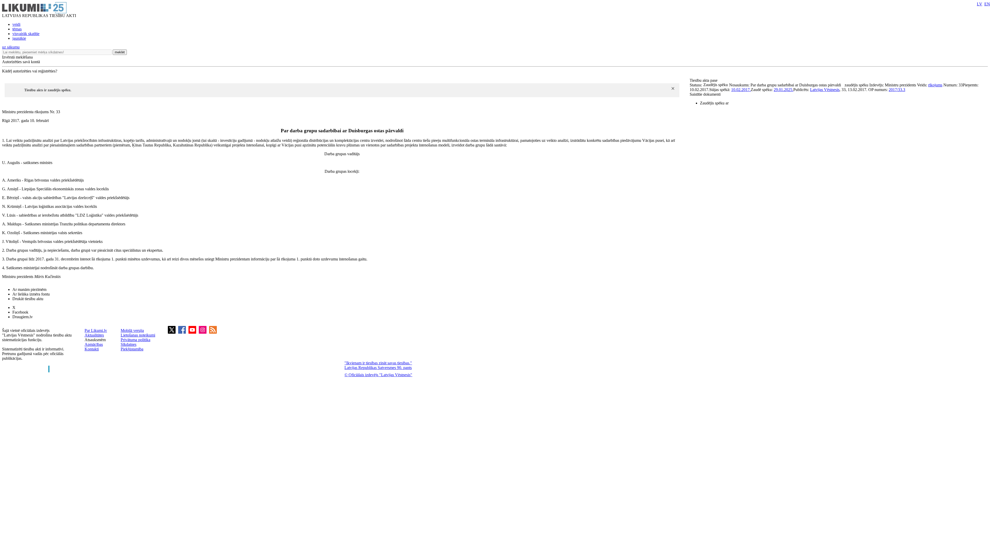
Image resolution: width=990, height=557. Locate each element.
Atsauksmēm (95, 340)
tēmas (17, 29)
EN (987, 4)
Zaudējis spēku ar (714, 103)
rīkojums (935, 85)
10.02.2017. (741, 89)
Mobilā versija (132, 330)
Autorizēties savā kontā (21, 62)
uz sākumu (11, 47)
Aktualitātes (94, 335)
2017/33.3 (897, 89)
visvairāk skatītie (25, 33)
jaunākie (19, 38)
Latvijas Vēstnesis (824, 89)
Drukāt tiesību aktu (27, 299)
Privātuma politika (135, 340)
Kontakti (92, 349)
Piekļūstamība (132, 349)
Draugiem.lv (22, 317)
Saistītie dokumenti (705, 94)
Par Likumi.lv (96, 330)
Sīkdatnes (128, 344)
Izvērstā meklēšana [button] (17, 57)
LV (979, 4)
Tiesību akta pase (704, 80)
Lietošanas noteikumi (138, 335)
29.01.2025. (783, 89)
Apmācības (94, 344)
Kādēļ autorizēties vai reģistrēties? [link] (29, 71)
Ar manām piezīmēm (29, 289)
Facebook (20, 312)
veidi (16, 24)
